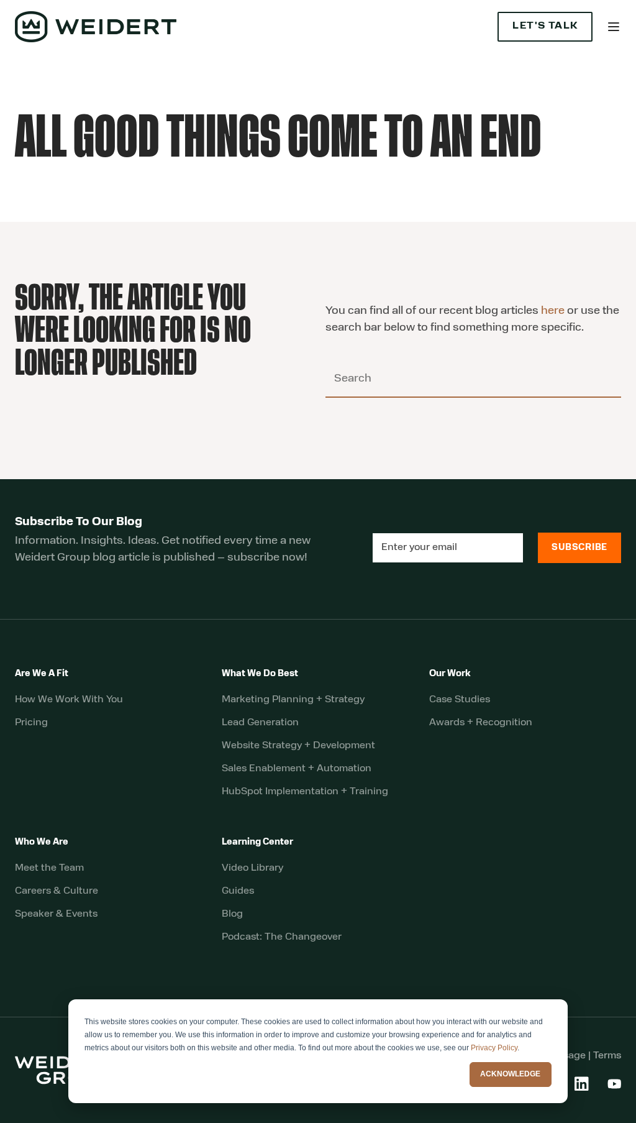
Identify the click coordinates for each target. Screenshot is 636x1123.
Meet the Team (49, 868)
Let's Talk (545, 26)
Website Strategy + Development (298, 746)
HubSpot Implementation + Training (305, 792)
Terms (607, 1056)
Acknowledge (510, 1074)
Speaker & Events (56, 914)
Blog (232, 914)
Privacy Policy (494, 1047)
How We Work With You (69, 700)
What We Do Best (260, 674)
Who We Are (41, 842)
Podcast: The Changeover (282, 937)
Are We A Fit (41, 674)
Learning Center (257, 842)
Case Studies (459, 700)
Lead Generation (260, 723)
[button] (613, 26)
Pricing (31, 723)
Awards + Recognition (480, 723)
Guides (238, 891)
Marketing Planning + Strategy (293, 700)
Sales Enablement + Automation (296, 769)
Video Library (252, 868)
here (553, 311)
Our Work (450, 674)
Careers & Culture (56, 891)
